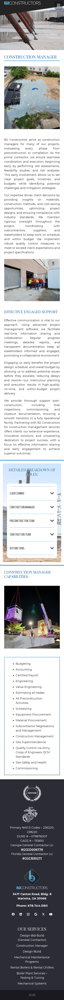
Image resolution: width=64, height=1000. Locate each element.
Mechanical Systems (32, 983)
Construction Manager (32, 945)
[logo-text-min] (33, 3)
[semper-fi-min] (30, 815)
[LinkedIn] (20, 914)
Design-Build (32, 951)
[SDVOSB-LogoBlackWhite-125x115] (32, 793)
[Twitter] (43, 914)
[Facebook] (13, 914)
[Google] (35, 914)
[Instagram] (28, 914)
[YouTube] (50, 914)
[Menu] (58, 5)
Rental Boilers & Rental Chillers (32, 967)
